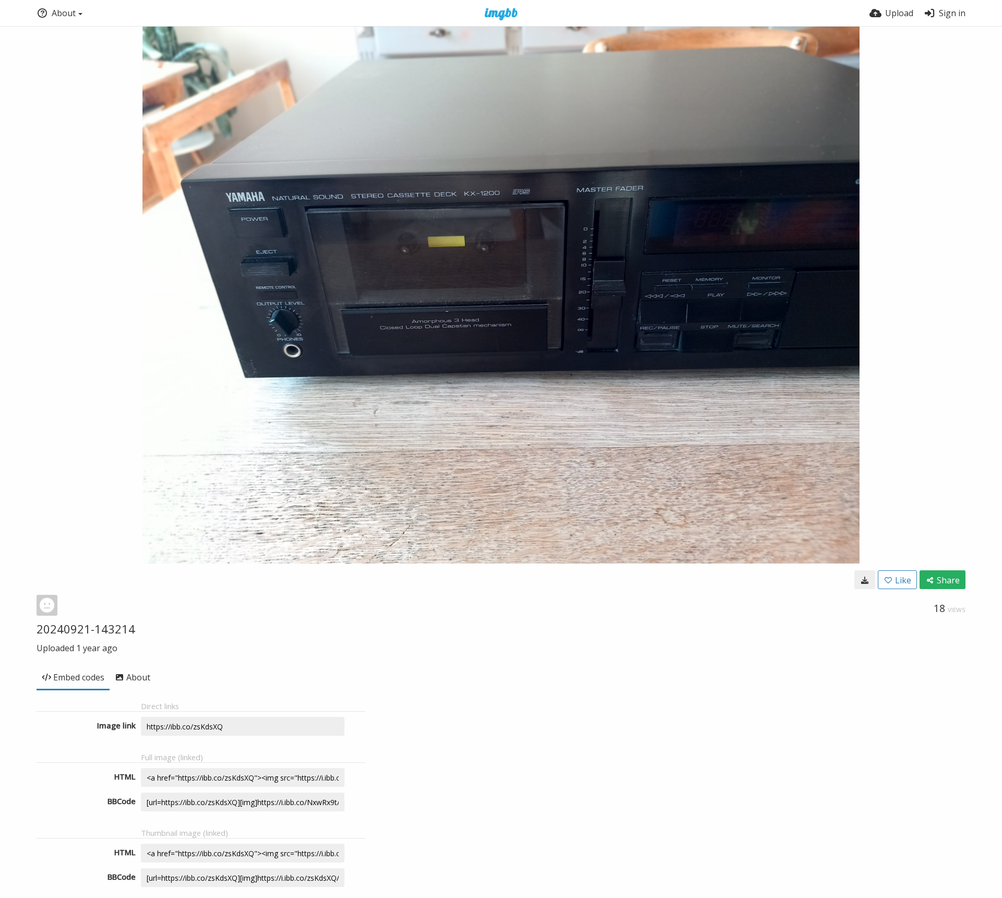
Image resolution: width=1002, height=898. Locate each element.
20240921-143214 (86, 629)
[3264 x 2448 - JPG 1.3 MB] (864, 579)
